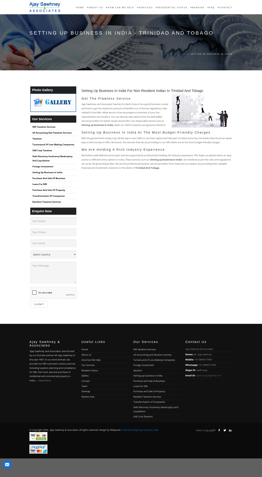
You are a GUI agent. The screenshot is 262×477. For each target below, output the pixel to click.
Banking (198, 7)
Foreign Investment (42, 166)
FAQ (212, 7)
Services (180, 54)
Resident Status (89, 370)
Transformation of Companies (48, 195)
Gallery (85, 375)
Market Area (87, 396)
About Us (86, 354)
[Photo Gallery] (53, 104)
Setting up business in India (47, 172)
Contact (226, 7)
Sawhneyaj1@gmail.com (208, 375)
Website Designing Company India (140, 429)
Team (84, 386)
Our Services (88, 365)
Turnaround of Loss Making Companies (53, 144)
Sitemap (85, 391)
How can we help (121, 7)
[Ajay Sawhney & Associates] (44, 6)
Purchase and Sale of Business (48, 178)
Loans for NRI (39, 184)
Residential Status (172, 7)
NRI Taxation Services (43, 126)
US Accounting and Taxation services (52, 132)
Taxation (37, 138)
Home (80, 7)
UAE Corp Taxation (42, 150)
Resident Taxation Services (46, 201)
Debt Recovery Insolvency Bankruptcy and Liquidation (52, 158)
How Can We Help (91, 359)
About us (96, 7)
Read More (45, 380)
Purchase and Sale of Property (48, 190)
